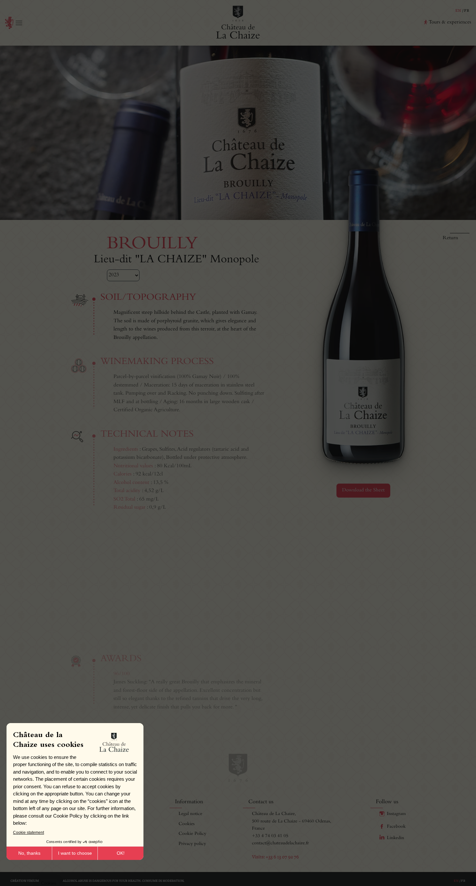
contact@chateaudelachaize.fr (280, 843)
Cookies (187, 824)
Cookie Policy (192, 834)
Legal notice (190, 814)
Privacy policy (192, 844)
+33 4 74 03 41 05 (270, 836)
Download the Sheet (363, 490)
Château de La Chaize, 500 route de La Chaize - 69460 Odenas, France (291, 821)
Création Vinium (24, 880)
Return (450, 238)
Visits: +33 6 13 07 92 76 (275, 856)
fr (466, 11)
